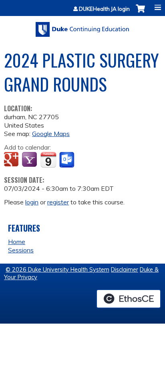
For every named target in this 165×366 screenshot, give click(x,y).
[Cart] (140, 12)
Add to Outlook (67, 160)
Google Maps (51, 134)
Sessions (21, 250)
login (31, 202)
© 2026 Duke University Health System (57, 269)
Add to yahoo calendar (30, 160)
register (58, 202)
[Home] (82, 26)
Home (16, 242)
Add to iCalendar (48, 160)
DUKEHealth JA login (104, 9)
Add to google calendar (12, 160)
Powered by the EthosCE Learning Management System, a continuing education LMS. (128, 298)
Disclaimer (124, 269)
